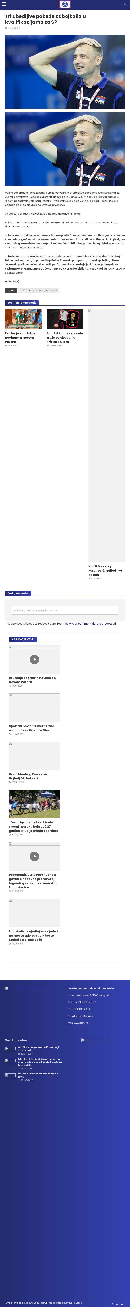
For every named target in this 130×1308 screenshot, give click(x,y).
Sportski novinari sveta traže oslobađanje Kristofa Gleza (65, 337)
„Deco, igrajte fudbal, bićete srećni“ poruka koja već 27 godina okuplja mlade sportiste (33, 826)
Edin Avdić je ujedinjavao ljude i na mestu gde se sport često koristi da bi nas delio (33, 935)
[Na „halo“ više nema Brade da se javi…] (10, 1076)
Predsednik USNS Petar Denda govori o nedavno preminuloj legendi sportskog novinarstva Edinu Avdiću (33, 881)
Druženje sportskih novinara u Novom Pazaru (20, 337)
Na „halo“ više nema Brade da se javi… (38, 1075)
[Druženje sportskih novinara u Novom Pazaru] (23, 319)
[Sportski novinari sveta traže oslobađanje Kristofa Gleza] (65, 319)
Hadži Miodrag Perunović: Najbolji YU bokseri (105, 570)
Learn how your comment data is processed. (86, 624)
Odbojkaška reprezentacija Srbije (38, 290)
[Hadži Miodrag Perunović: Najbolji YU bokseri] (106, 435)
